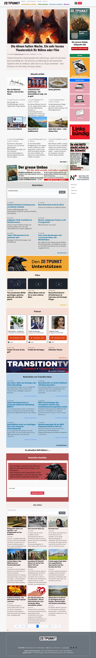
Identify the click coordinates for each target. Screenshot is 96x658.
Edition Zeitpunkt (31, 1)
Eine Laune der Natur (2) (36, 528)
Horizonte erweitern (56, 4)
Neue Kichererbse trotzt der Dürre (51, 205)
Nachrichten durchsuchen (13, 190)
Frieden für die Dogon (36, 350)
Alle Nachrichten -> (62, 253)
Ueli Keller (58, 139)
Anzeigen (39, 1)
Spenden (79, 55)
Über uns (45, 1)
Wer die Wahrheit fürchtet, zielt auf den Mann (15, 92)
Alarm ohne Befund (14, 129)
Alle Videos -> (64, 305)
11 (47, 626)
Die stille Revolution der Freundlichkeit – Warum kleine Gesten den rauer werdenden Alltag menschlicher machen (36, 601)
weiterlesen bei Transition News (30, 396)
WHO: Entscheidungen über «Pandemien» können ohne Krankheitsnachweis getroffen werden (52, 405)
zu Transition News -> (62, 445)
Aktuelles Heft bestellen (80, 48)
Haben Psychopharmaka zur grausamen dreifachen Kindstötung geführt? (20, 405)
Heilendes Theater (55, 350)
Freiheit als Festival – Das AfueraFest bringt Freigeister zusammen (16, 599)
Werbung (73, 193)
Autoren (73, 187)
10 (45, 626)
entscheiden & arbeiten (29, 4)
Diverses (66, 4)
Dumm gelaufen (54, 90)
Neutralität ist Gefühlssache (33, 130)
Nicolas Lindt (38, 139)
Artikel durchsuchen (12, 510)
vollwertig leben (43, 4)
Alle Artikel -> (64, 162)
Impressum (74, 190)
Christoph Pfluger (18, 139)
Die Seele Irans (54, 528)
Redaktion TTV (39, 100)
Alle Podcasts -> (63, 357)
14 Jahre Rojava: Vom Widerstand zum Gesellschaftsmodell (14, 563)
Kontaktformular (79, 80)
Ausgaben (23, 1)
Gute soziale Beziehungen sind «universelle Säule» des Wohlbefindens (50, 237)
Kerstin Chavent (60, 100)
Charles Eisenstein (18, 54)
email (36, 485)
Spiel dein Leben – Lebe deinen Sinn (58, 130)
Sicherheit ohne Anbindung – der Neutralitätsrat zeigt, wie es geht (37, 93)
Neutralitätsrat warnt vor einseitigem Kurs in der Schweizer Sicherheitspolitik (21, 427)
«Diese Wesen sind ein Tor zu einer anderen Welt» (36, 295)
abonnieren (7, 630)
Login (80, 3)
